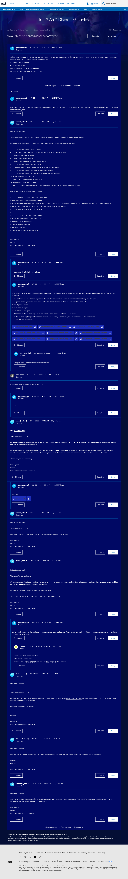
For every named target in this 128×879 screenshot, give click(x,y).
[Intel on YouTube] (35, 857)
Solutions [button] (36, 3)
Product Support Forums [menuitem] (56, 9)
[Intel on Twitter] (25, 857)
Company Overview (26, 853)
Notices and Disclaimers (87, 867)
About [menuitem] (21, 9)
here (65, 834)
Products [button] (14, 3)
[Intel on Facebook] (20, 857)
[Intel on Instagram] (40, 857)
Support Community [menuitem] (8, 9)
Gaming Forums (25, 30)
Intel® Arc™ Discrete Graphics (41, 30)
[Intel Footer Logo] (9, 861)
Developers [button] (48, 3)
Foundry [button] (71, 3)
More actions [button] (111, 36)
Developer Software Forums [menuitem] (35, 9)
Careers (65, 853)
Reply (113, 78)
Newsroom (49, 853)
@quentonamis (19, 131)
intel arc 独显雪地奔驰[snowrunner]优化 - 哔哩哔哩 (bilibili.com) (43, 662)
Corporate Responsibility (78, 853)
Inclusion (91, 853)
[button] (117, 48)
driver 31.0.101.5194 (74, 698)
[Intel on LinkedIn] (30, 857)
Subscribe (95, 36)
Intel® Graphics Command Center (25, 215)
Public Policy (100, 853)
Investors (57, 853)
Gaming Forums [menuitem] (74, 9)
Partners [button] (60, 3)
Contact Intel (39, 853)
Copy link (100, 113)
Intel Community (12, 30)
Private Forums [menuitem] (97, 9)
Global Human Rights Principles (76, 869)
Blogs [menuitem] (86, 9)
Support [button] (25, 3)
